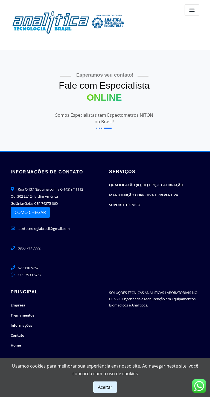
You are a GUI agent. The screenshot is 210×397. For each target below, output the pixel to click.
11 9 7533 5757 (29, 274)
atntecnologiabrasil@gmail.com (44, 228)
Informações (21, 325)
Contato (17, 335)
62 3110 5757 (28, 267)
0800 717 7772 (29, 248)
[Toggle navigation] (192, 10)
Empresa (18, 305)
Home (16, 345)
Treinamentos (22, 315)
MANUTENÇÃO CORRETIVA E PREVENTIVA (143, 195)
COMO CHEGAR (30, 212)
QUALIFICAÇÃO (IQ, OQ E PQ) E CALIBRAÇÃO (146, 184)
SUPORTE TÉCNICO (124, 204)
